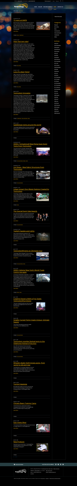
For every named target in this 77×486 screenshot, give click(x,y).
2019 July (56, 73)
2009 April (56, 99)
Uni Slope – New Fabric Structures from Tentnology (28, 168)
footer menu (19, 464)
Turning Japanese (20, 384)
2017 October (57, 79)
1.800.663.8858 (19, 1)
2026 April (56, 43)
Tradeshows (56, 34)
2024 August (56, 47)
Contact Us (60, 6)
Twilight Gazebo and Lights (23, 231)
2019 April (56, 75)
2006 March (56, 111)
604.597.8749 (50, 470)
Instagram (63, 464)
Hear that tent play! (20, 41)
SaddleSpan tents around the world (27, 125)
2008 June (56, 101)
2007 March (56, 103)
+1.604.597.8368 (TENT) (31, 1)
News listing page (58, 16)
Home (15, 10)
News (55, 6)
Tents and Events (57, 32)
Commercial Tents (45, 468)
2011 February (57, 87)
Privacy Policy (43, 478)
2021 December (57, 61)
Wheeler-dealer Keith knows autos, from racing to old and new (29, 364)
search (63, 1)
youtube (55, 464)
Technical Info (57, 30)
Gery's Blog (56, 26)
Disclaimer (47, 478)
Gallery (40, 6)
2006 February (57, 113)
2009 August (56, 95)
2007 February (57, 105)
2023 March (56, 57)
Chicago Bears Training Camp (24, 403)
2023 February (57, 59)
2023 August (56, 51)
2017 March (56, 81)
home (54, 1)
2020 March (56, 71)
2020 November (57, 67)
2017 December (57, 77)
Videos (55, 36)
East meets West (19, 422)
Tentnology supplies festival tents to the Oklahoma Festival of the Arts (29, 342)
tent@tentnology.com (52, 472)
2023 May (56, 55)
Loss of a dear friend (21, 72)
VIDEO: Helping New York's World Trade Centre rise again (28, 271)
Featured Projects (47, 6)
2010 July (56, 91)
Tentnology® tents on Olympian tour (27, 251)
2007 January (56, 107)
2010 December (57, 89)
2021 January (56, 65)
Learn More (15, 31)
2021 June (56, 63)
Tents (35, 6)
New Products (18, 442)
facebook (58, 464)
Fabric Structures (56, 468)
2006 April (56, 109)
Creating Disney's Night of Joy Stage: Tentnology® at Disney (27, 300)
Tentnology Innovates (21, 93)
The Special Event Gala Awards (25, 211)
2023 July (56, 53)
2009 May (56, 97)
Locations (32, 473)
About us (57, 1)
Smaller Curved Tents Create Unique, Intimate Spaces (31, 321)
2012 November (57, 83)
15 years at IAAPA (20, 20)
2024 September (57, 45)
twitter (60, 464)
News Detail (21, 10)
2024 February (57, 49)
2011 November (57, 85)
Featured (56, 24)
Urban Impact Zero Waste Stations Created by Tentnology (31, 190)
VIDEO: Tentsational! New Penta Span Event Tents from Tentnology (30, 145)
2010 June (56, 93)
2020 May (56, 69)
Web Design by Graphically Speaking (55, 478)
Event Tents (50, 468)
